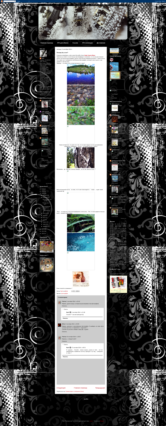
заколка (122, 240)
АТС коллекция (87, 43)
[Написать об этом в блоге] (74, 291)
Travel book (114, 265)
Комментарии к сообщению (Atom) (75, 391)
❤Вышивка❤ (50, 130)
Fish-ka (64, 301)
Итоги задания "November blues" (122, 188)
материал (123, 244)
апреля (45, 222)
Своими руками (46, 149)
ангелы (118, 224)
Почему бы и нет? (46, 203)
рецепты (112, 253)
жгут (122, 236)
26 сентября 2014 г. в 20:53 (73, 336)
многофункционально (115, 247)
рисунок (124, 253)
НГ (113, 249)
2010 (43, 233)
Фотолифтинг (114, 260)
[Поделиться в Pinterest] (79, 291)
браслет (119, 230)
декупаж (122, 234)
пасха (122, 250)
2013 (43, 229)
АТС (111, 228)
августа (45, 213)
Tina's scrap (45, 138)
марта (44, 224)
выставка (123, 231)
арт (124, 224)
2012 (43, 231)
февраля (45, 226)
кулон (125, 243)
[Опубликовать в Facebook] (77, 291)
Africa (63, 324)
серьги (122, 255)
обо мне (120, 249)
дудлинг (112, 236)
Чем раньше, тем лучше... (47, 200)
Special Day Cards (116, 138)
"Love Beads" (114, 94)
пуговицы (121, 252)
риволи (118, 253)
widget (50, 183)
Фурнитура (114, 98)
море (125, 247)
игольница (112, 241)
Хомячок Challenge (117, 208)
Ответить (64, 306)
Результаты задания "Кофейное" (121, 152)
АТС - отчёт (121, 228)
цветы (112, 262)
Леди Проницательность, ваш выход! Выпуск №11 (122, 201)
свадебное (114, 255)
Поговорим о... (121, 164)
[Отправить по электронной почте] (72, 291)
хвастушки (121, 261)
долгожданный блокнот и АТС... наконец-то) (46, 208)
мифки (115, 246)
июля (44, 215)
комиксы (120, 241)
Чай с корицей (116, 185)
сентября (45, 197)
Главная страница (47, 43)
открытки (113, 250)
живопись (114, 238)
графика (112, 234)
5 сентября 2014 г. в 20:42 (73, 301)
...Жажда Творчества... (118, 126)
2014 (43, 193)
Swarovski (123, 264)
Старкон (124, 256)
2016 (43, 189)
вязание (123, 233)
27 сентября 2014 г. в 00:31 (79, 347)
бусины (113, 231)
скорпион (112, 256)
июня (44, 217)
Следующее (61, 388)
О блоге (120, 105)
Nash (67, 312)
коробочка (112, 243)
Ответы (66, 309)
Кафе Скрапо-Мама (89, 55)
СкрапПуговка (115, 115)
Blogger (102, 421)
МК (122, 246)
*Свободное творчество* (118, 196)
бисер (112, 230)
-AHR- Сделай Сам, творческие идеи (46, 113)
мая (44, 219)
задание (112, 240)
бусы (118, 231)
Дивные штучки (116, 174)
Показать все (49, 162)
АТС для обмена (62, 43)
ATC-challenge (115, 104)
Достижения (101, 43)
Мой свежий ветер (47, 100)
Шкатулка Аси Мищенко (45, 126)
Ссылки (75, 43)
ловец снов (114, 244)
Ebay (112, 96)
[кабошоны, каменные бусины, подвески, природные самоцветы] (120, 61)
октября (45, 195)
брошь (124, 230)
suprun (91, 421)
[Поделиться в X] (75, 291)
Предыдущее (100, 388)
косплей (120, 243)
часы (119, 262)
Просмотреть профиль (46, 94)
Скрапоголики (115, 149)
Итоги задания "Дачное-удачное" (122, 211)
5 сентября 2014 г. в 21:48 (78, 312)
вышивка (115, 233)
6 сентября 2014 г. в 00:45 (72, 324)
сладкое (118, 256)
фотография (64, 293)
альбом (112, 224)
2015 (43, 191)
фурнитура (112, 261)
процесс (112, 252)
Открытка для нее (50, 117)
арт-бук (118, 226)
